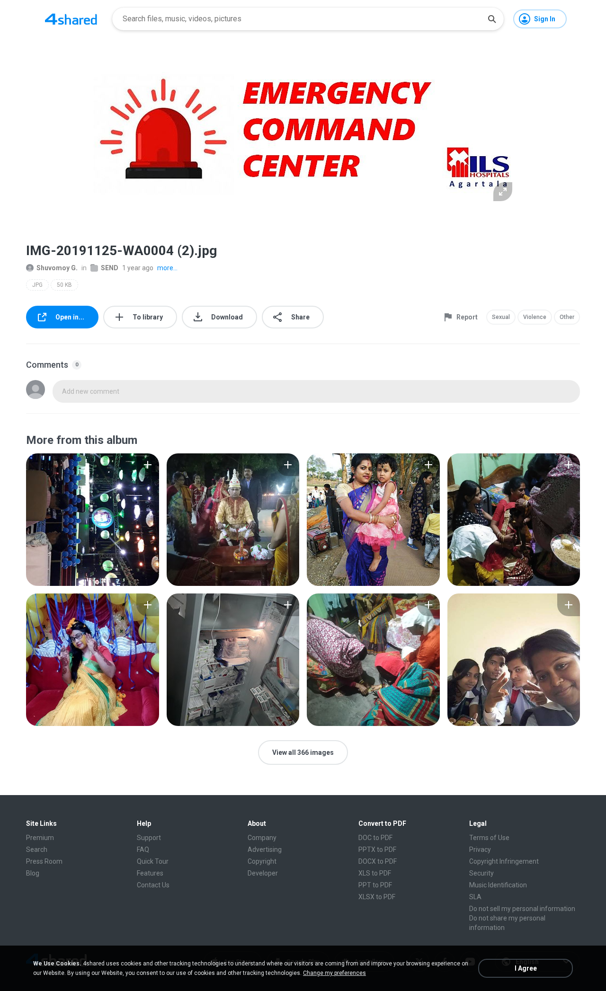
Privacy (480, 849)
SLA (475, 897)
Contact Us (153, 885)
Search (36, 849)
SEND (109, 268)
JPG (37, 285)
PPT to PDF (375, 885)
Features (150, 873)
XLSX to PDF (376, 897)
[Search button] (492, 19)
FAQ (143, 849)
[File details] (92, 519)
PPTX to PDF (377, 849)
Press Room (44, 861)
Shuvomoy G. (57, 268)
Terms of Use (489, 837)
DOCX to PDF (377, 861)
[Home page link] (71, 19)
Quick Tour (153, 861)
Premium (40, 837)
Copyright (262, 861)
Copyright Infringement (504, 861)
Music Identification (498, 885)
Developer (263, 873)
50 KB (64, 285)
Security (481, 873)
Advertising (265, 849)
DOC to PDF (375, 837)
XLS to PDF (374, 873)
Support (149, 837)
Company (262, 837)
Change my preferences (334, 973)
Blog (32, 873)
